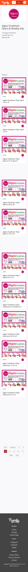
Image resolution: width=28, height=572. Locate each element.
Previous (12, 447)
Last (17, 455)
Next (11, 455)
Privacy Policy (14, 555)
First (5, 447)
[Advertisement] (14, 465)
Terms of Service (14, 557)
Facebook (14, 545)
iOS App (14, 532)
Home (14, 530)
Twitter (14, 548)
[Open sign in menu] (24, 2)
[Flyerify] (2, 2)
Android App (14, 535)
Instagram (14, 542)
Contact (14, 560)
